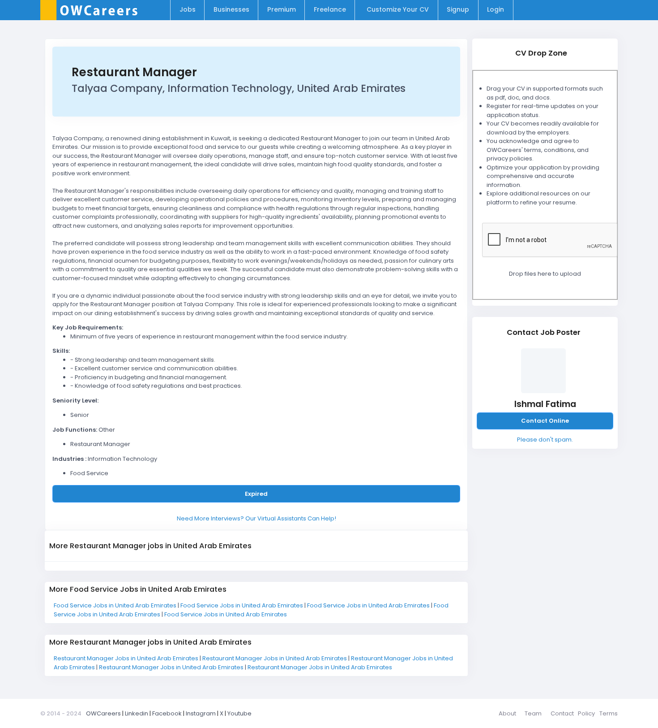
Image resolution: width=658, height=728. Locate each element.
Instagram (201, 713)
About (507, 713)
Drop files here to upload (545, 273)
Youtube (239, 713)
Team (533, 713)
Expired (256, 494)
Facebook (167, 713)
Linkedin (136, 713)
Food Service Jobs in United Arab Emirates (116, 605)
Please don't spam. (545, 439)
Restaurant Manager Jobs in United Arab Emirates (127, 658)
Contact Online (545, 420)
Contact (562, 713)
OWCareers (103, 713)
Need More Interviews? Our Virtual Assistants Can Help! (256, 518)
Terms (608, 713)
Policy (586, 713)
